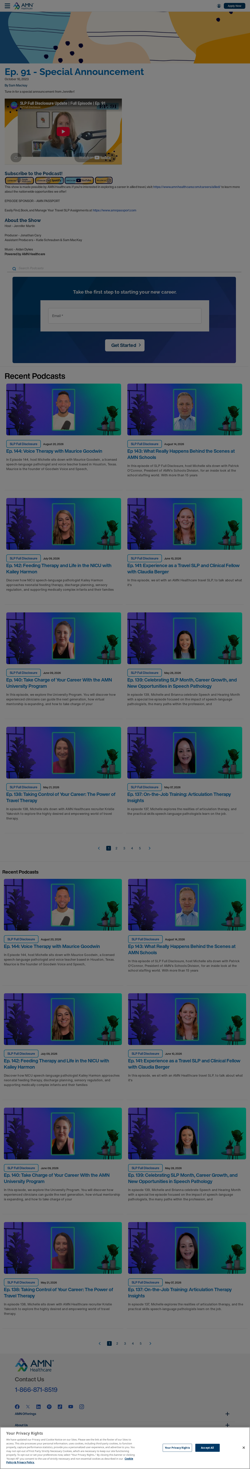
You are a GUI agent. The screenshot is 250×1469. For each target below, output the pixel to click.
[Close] (243, 1447)
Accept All (207, 1447)
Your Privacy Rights (177, 1447)
